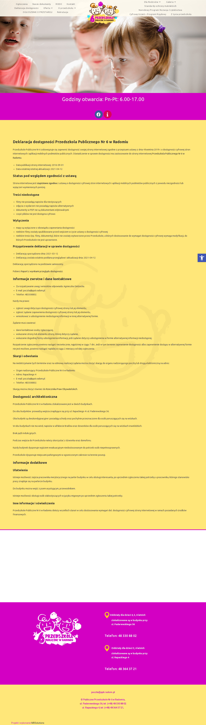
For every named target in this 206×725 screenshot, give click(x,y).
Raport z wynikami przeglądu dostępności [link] (42, 271)
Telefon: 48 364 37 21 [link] (121, 669)
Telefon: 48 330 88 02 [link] (121, 635)
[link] (202, 258)
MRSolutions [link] (37, 723)
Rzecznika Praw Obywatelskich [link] (61, 389)
